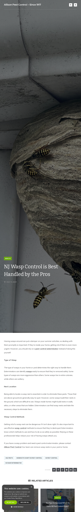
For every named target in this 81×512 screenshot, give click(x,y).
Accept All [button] (11, 502)
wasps (29, 371)
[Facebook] (58, 470)
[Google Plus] (62, 470)
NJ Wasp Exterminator (14, 463)
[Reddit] (67, 470)
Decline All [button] (25, 502)
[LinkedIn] (75, 470)
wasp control (20, 428)
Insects (8, 258)
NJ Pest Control (51, 458)
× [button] (31, 487)
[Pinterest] (71, 470)
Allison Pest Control (12, 447)
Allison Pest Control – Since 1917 (22, 4)
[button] (18, 507)
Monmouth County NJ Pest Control (29, 458)
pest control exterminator (47, 349)
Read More (19, 498)
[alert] (18, 497)
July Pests (9, 458)
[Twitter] (54, 470)
